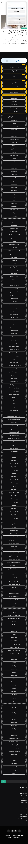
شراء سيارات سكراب (14, 552)
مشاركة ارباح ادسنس (14, 70)
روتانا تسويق (14, 168)
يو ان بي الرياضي (14, 266)
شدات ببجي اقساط (14, 285)
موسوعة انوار (14, 213)
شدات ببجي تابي (14, 295)
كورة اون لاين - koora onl (14, 644)
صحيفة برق (14, 101)
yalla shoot (14, 460)
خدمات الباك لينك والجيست (14, 416)
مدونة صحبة (14, 206)
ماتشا (14, 404)
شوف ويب (14, 133)
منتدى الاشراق (14, 247)
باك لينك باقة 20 (14, 425)
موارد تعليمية (24, 800)
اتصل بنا (25, 820)
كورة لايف (14, 666)
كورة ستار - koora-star (14, 615)
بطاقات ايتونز (14, 378)
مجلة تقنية (14, 263)
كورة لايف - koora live (14, 738)
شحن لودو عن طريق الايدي (14, 372)
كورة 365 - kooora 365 (14, 650)
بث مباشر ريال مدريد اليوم (14, 584)
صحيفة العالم (14, 279)
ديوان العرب (14, 441)
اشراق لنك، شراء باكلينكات (14, 234)
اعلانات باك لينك (14, 448)
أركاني (14, 200)
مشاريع (14, 445)
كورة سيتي (14, 577)
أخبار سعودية (24, 28)
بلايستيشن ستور (14, 381)
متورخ (14, 161)
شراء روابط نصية (14, 228)
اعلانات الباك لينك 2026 (14, 250)
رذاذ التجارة (14, 190)
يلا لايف (14, 587)
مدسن (14, 165)
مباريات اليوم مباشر (14, 463)
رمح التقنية (14, 187)
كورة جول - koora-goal (14, 618)
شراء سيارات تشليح (14, 556)
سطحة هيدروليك (14, 533)
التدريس (14, 241)
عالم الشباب (14, 76)
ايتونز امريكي (14, 301)
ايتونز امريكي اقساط (14, 352)
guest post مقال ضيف (14, 419)
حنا (14, 400)
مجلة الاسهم (14, 136)
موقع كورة (14, 707)
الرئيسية (25, 791)
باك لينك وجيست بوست (14, 254)
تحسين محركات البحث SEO (14, 86)
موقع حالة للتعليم (14, 270)
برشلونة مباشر (14, 466)
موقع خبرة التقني (14, 155)
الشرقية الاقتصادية (14, 139)
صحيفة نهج (14, 149)
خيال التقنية (14, 129)
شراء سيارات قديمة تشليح (14, 568)
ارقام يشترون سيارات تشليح (14, 562)
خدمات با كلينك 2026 (14, 435)
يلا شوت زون (14, 766)
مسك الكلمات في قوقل (14, 117)
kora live (14, 662)
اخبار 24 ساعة (14, 273)
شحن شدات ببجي (14, 362)
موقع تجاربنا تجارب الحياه (14, 438)
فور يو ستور (14, 333)
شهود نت (14, 197)
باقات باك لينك (14, 231)
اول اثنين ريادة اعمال (14, 67)
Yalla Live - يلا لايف (14, 640)
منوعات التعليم (23, 793)
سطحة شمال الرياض (14, 536)
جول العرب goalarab (14, 581)
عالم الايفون (14, 142)
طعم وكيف (14, 193)
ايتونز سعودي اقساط (14, 304)
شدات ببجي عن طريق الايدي (14, 340)
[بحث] (2, 2)
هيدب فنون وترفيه (14, 276)
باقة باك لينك (14, 83)
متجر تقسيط (14, 320)
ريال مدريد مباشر (14, 470)
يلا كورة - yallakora (14, 647)
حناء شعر (14, 397)
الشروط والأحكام (23, 816)
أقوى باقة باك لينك (14, 432)
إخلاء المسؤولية (23, 814)
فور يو (14, 359)
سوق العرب (14, 422)
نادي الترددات (14, 174)
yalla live (14, 606)
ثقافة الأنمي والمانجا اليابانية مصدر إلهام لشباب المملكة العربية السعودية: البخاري (15, 33)
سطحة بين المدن (14, 530)
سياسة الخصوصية (22, 818)
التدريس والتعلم (23, 795)
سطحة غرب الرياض (14, 540)
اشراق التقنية (14, 120)
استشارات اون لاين (14, 177)
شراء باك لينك (14, 222)
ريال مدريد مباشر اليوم (14, 593)
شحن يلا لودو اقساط (14, 308)
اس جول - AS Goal (14, 653)
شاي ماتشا (14, 407)
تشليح (14, 549)
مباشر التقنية (14, 203)
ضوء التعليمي (14, 98)
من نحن (25, 811)
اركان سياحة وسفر (14, 111)
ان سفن (14, 123)
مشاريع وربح (14, 257)
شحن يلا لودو (14, 368)
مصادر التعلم (24, 798)
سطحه (14, 527)
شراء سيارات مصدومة (14, 565)
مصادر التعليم (14, 260)
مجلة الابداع (14, 171)
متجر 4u (14, 336)
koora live (14, 628)
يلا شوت (14, 457)
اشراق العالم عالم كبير (14, 244)
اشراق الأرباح (14, 216)
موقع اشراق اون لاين (14, 107)
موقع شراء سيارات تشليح (14, 559)
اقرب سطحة (14, 546)
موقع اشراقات (14, 104)
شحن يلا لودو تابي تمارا (14, 346)
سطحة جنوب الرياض (14, 543)
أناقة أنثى (14, 158)
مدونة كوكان (14, 145)
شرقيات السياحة (14, 209)
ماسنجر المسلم (14, 92)
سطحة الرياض (14, 524)
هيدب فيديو (14, 184)
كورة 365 (14, 574)
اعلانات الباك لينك (14, 238)
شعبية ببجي (14, 375)
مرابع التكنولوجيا (14, 126)
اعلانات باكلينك (14, 451)
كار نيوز (14, 152)
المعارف (14, 181)
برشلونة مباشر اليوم (14, 596)
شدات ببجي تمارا (14, 288)
